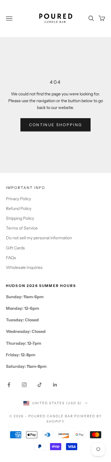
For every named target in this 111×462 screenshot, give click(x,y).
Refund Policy (18, 208)
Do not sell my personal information (39, 237)
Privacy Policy (18, 198)
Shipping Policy (20, 218)
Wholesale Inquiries (24, 267)
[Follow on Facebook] (9, 385)
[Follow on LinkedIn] (55, 385)
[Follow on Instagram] (24, 385)
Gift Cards (15, 248)
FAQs (11, 257)
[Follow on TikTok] (40, 385)
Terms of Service (22, 228)
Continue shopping (55, 124)
